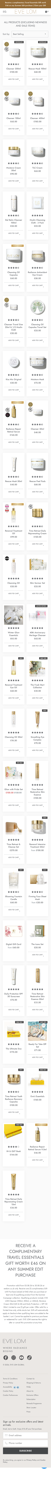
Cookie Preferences (10, 1395)
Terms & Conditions (10, 1378)
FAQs (29, 1387)
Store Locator (31, 1407)
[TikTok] (29, 1359)
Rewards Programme (34, 1403)
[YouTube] (21, 1359)
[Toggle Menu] (4, 11)
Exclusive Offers (32, 1395)
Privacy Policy (8, 1382)
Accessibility (7, 1387)
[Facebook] (5, 1359)
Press (28, 1411)
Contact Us (30, 1378)
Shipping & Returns (34, 1382)
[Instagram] (13, 1359)
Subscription (31, 1399)
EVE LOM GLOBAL (17, 1364)
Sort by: (6, 34)
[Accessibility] (16, 1387)
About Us (30, 1391)
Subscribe (25, 1450)
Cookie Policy (8, 1391)
